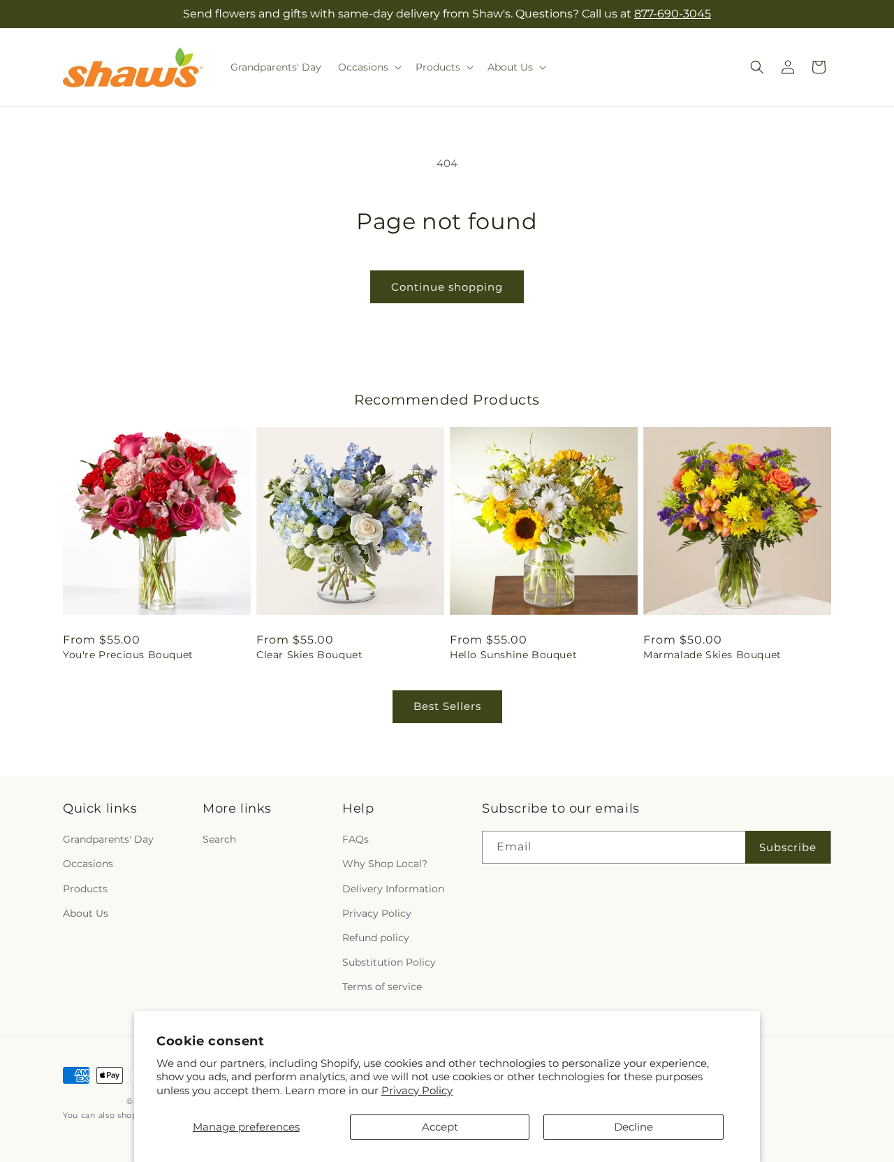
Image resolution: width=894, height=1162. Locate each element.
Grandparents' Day (108, 840)
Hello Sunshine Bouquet (513, 654)
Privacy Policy (417, 1090)
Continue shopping (447, 286)
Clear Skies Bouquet (309, 654)
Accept (440, 1126)
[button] (368, 67)
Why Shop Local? (384, 864)
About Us (85, 913)
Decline (633, 1126)
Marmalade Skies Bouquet (712, 654)
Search (219, 840)
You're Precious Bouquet (128, 654)
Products (85, 889)
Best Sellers (447, 706)
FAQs (355, 840)
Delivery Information (393, 889)
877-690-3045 (672, 13)
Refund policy (375, 937)
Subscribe (787, 847)
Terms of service (382, 987)
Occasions (88, 864)
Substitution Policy (389, 962)
